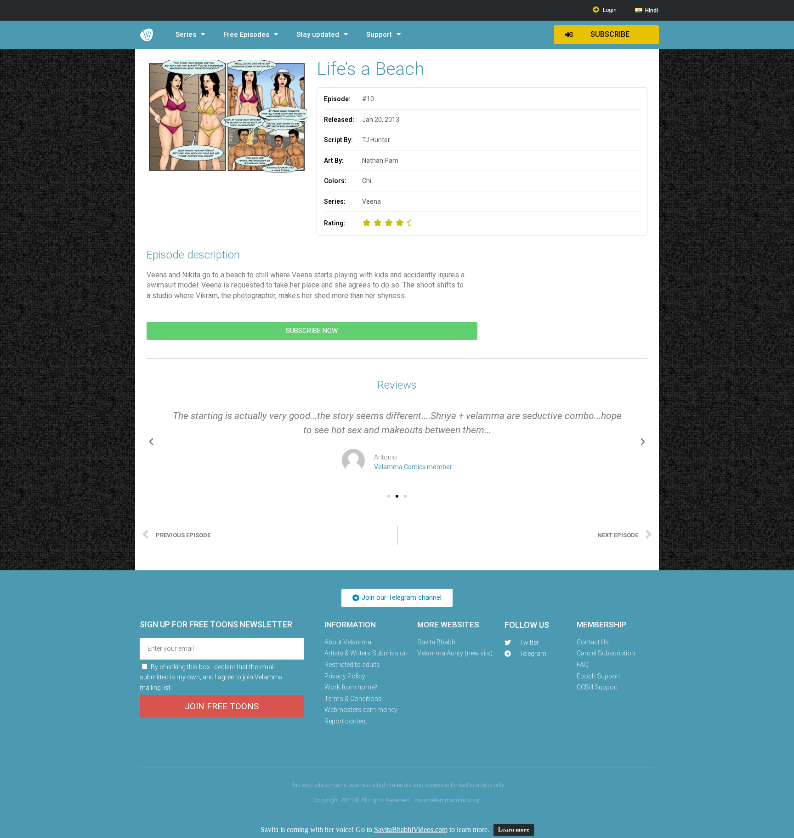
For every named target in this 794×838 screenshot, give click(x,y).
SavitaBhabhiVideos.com (411, 829)
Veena (371, 201)
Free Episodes (246, 34)
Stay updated (317, 34)
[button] (606, 34)
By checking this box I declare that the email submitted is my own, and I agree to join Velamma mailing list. (211, 677)
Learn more (513, 829)
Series (186, 34)
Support (379, 34)
